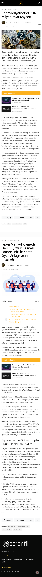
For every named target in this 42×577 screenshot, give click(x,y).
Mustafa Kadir (14, 23)
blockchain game (23, 527)
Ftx (9, 224)
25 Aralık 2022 (27, 23)
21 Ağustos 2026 (18, 111)
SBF (25, 224)
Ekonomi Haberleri (13, 9)
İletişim (4, 562)
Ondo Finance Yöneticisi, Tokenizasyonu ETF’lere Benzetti (24, 108)
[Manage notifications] (37, 572)
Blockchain (12, 527)
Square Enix (17, 530)
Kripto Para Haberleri (14, 240)
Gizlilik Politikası (6, 560)
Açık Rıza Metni (18, 560)
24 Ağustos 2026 (18, 102)
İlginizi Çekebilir (14, 306)
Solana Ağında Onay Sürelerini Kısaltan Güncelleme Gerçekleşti (26, 99)
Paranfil (4, 9)
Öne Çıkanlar (17, 224)
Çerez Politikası (29, 560)
